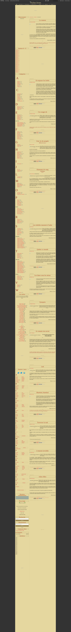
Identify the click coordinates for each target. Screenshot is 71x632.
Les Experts (19, 176)
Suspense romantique (20, 247)
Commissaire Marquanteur (22, 306)
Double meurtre (19, 108)
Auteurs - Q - (18, 64)
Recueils (46, 4)
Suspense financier (20, 240)
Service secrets (19, 232)
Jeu (17, 169)
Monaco (17, 443)
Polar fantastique (19, 209)
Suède (16, 469)
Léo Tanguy (21, 315)
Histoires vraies (19, 153)
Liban (16, 435)
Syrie (16, 470)
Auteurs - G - (18, 55)
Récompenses (27, 4)
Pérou (16, 453)
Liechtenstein (23, 435)
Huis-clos (18, 156)
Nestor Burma (21, 318)
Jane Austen (21, 310)
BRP (21, 327)
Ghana (23, 415)
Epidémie (18, 118)
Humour (18, 157)
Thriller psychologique (20, 271)
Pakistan (17, 452)
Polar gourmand (21, 336)
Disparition (19, 107)
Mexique (23, 442)
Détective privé (19, 106)
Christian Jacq (32, 452)
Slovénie (17, 468)
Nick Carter (21, 319)
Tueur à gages (19, 257)
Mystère (18, 186)
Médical (18, 183)
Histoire (18, 152)
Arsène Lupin (21, 304)
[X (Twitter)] (46, 0)
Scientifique (19, 228)
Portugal (23, 454)
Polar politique (19, 213)
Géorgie (17, 415)
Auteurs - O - (18, 62)
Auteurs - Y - (17, 71)
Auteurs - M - (18, 60)
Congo (17, 394)
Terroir (18, 255)
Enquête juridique (20, 124)
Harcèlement (19, 151)
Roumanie (17, 462)
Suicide (18, 234)
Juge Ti (21, 311)
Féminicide (19, 134)
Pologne (17, 454)
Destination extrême (21, 329)
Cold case (18, 96)
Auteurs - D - (18, 52)
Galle (22, 414)
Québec (17, 458)
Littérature (18, 177)
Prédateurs (21, 337)
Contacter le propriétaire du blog (20, 530)
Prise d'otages (19, 202)
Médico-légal (19, 184)
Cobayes (21, 328)
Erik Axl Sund (32, 144)
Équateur (17, 405)
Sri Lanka (23, 468)
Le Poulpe (21, 314)
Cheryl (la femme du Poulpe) (21, 305)
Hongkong (23, 420)
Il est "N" (21, 330)
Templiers (18, 254)
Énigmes (18, 116)
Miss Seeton (21, 316)
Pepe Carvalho (21, 321)
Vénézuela (24, 482)
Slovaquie (23, 467)
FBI (17, 133)
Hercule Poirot (21, 308)
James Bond (21, 309)
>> (43, 529)
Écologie (18, 114)
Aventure (18, 86)
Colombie (23, 393)
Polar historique (19, 211)
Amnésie (18, 81)
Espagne (23, 405)
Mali (22, 440)
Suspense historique (20, 241)
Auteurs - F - (17, 54)
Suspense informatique (20, 242)
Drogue (18, 109)
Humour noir (19, 158)
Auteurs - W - (18, 69)
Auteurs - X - (18, 70)
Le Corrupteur (22, 313)
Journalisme (19, 170)
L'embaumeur (21, 312)
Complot (18, 97)
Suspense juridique (20, 244)
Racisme (18, 219)
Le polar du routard (22, 331)
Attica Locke (32, 394)
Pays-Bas (23, 452)
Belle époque (21, 326)
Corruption (18, 98)
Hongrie (17, 421)
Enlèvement (19, 117)
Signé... (52, 4)
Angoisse (18, 82)
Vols (18, 286)
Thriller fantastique (20, 262)
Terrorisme (18, 256)
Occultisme (19, 192)
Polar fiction (19, 210)
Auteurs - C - (18, 51)
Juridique (18, 171)
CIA (17, 95)
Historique (18, 154)
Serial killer (19, 231)
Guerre (18, 146)
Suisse (23, 469)
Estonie (17, 406)
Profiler (18, 203)
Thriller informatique (20, 266)
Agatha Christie (21, 303)
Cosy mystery (19, 99)
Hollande (23, 421)
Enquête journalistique (20, 123)
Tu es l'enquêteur (21, 340)
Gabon (17, 414)
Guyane (23, 416)
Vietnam (17, 482)
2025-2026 (20, 4)
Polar (18, 208)
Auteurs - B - (18, 50)
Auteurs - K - (18, 58)
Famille (18, 131)
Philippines (23, 453)
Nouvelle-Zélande (18, 448)
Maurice (17, 442)
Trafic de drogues (19, 276)
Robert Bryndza (32, 478)
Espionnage (19, 119)
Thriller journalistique (20, 267)
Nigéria (17, 447)
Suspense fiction (19, 239)
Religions (18, 220)
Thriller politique (19, 270)
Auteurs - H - (18, 56)
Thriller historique (20, 265)
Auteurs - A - (17, 49)
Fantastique (19, 132)
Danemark (17, 400)
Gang (18, 144)
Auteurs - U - (18, 67)
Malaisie (17, 440)
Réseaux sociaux (19, 221)
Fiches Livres (22, 511)
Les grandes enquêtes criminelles (21, 334)
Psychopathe (19, 205)
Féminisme (19, 135)
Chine (16, 393)
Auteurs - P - (17, 63)
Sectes (18, 230)
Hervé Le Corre (32, 424)
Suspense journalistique (20, 243)
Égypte (23, 404)
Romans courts (33, 4)
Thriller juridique (19, 268)
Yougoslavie (17, 486)
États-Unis (23, 406)
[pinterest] (48, 0)
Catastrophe (19, 93)
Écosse (17, 404)
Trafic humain (19, 278)
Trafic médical (19, 279)
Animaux (18, 83)
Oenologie (18, 193)
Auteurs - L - (17, 59)
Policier (18, 200)
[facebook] (45, 0)
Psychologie (19, 204)
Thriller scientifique (20, 272)
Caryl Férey (31, 368)
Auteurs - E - (17, 53)
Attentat (18, 85)
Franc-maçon (19, 138)
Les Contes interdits (21, 332)
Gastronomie (19, 145)
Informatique (19, 163)
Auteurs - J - (17, 57)
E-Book (40, 4)
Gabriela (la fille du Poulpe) (21, 307)
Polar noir (18, 212)
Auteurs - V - (18, 68)
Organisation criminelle (20, 194)
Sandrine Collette (32, 82)
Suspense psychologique (20, 246)
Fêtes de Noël (19, 136)
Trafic (18, 275)
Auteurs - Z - (17, 72)
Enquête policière (19, 125)
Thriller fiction (19, 263)
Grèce (16, 416)
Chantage (18, 94)
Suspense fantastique (20, 238)
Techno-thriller (19, 253)
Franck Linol (32, 251)
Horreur (18, 155)
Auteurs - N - (18, 61)
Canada (17, 392)
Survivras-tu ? (22, 339)
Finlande (17, 410)
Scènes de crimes (21, 338)
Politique (18, 201)
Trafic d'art (18, 277)
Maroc (16, 441)
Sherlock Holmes (21, 322)
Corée (22, 394)
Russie (23, 462)
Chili (22, 392)
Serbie (16, 467)
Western (20, 292)
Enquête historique (20, 122)
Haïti (16, 420)
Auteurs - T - (17, 66)
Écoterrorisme (19, 115)
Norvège (24, 447)
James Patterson (32, 173)
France (23, 410)
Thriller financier (19, 264)
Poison (18, 199)
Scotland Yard (19, 229)
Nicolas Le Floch (21, 320)
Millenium (21, 335)
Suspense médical (20, 245)
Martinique (23, 441)
